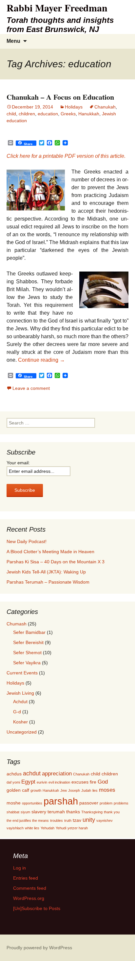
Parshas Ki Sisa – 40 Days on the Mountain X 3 (56, 561)
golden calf (18, 790)
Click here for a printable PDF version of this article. (66, 156)
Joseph (74, 790)
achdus (14, 773)
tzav (77, 820)
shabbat (13, 812)
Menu (13, 41)
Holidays (74, 106)
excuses (79, 782)
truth (67, 820)
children (27, 113)
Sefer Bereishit (28, 642)
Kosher (20, 721)
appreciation (57, 773)
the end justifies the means (28, 820)
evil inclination (59, 782)
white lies (32, 828)
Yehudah (47, 828)
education (48, 113)
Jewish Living (20, 693)
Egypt (28, 782)
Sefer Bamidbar (29, 632)
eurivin (42, 782)
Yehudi (61, 828)
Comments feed (29, 888)
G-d (17, 711)
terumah (56, 811)
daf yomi (13, 782)
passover (88, 802)
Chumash (17, 623)
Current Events (22, 672)
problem (106, 803)
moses (107, 790)
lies (95, 790)
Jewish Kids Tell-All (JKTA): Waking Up (46, 571)
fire (93, 782)
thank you (112, 812)
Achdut (20, 701)
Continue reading (41, 360)
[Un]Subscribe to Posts (36, 908)
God (103, 782)
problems (121, 803)
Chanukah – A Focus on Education (60, 96)
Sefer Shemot (27, 652)
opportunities (32, 803)
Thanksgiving (92, 812)
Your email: (18, 462)
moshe (14, 802)
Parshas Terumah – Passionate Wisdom (48, 582)
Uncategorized (22, 732)
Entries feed (25, 878)
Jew (63, 790)
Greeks (68, 113)
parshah (61, 801)
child (11, 113)
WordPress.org (28, 898)
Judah (86, 790)
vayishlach (15, 828)
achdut (32, 773)
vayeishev (104, 820)
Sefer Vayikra (27, 662)
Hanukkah (88, 113)
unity (89, 819)
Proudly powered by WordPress (39, 947)
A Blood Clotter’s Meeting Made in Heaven (50, 551)
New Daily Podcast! (27, 541)
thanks (73, 811)
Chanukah (105, 106)
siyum (25, 812)
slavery (38, 811)
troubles (56, 820)
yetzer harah (78, 828)
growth (35, 790)
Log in (19, 867)
